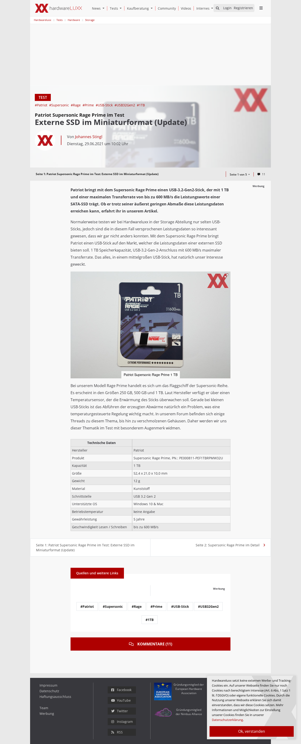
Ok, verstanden (251, 731)
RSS (120, 732)
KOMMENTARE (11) (154, 644)
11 (263, 174)
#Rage (76, 105)
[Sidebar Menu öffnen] (261, 8)
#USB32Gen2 (125, 105)
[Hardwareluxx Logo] (58, 8)
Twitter (122, 711)
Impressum (48, 685)
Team (44, 708)
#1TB (141, 105)
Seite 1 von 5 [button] (239, 174)
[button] (104, 8)
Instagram (125, 721)
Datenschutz (49, 691)
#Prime (89, 105)
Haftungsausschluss (55, 696)
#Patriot (41, 105)
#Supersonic (59, 105)
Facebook (124, 690)
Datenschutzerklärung (227, 720)
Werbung (47, 713)
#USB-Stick (105, 105)
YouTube (124, 700)
